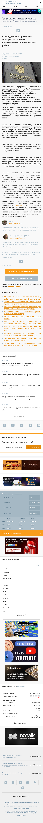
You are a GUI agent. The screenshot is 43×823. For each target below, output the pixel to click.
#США (24, 252)
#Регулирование (34, 252)
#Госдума (12, 254)
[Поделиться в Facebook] (3, 30)
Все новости (19, 416)
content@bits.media (35, 765)
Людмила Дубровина (17, 238)
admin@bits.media (35, 756)
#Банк (32, 254)
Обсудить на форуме (21, 279)
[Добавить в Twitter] (8, 30)
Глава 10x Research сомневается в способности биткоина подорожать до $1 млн (22, 323)
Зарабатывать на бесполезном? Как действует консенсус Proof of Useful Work (22, 344)
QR (34, 813)
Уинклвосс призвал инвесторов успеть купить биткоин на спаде (22, 313)
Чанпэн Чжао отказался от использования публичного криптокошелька (22, 303)
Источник (7, 266)
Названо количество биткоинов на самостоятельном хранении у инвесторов (22, 334)
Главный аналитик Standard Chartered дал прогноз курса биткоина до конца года (22, 308)
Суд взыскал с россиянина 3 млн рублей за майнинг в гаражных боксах (22, 339)
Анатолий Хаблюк (15, 223)
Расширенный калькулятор (11, 533)
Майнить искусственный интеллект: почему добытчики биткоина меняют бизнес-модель (22, 298)
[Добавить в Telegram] (13, 30)
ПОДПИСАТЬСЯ (33, 447)
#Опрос (5, 254)
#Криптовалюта (15, 252)
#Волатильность (23, 254)
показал (19, 206)
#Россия (5, 252)
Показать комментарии (21, 271)
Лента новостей (9, 356)
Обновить (20, 615)
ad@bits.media (36, 773)
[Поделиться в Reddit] (27, 30)
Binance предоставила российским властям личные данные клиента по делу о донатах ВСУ (22, 328)
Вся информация (20, 723)
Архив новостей (21, 815)
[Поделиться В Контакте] (23, 30)
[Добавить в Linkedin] (18, 30)
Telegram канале (15, 286)
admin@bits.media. (23, 808)
